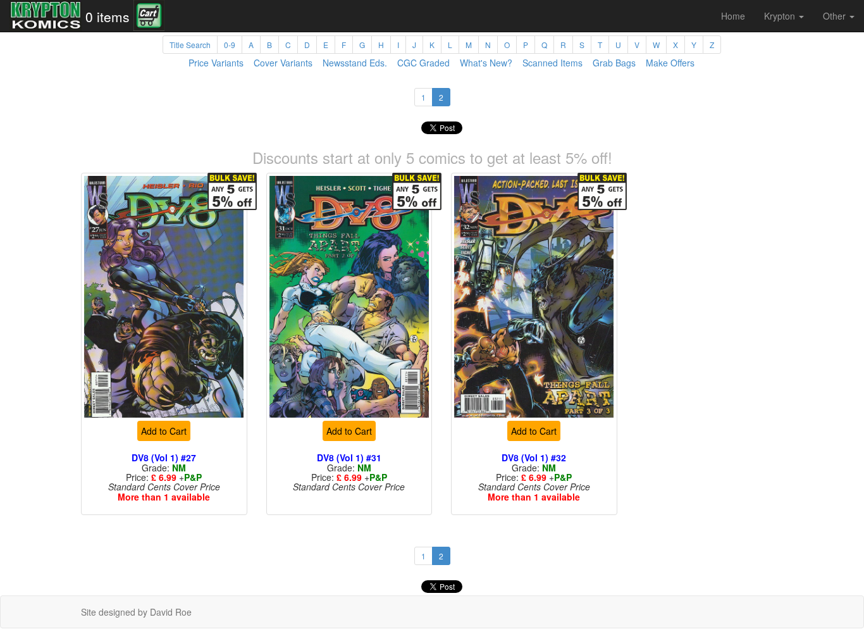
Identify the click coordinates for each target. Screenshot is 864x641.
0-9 (229, 44)
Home (733, 15)
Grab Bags (614, 62)
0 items (107, 16)
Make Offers (670, 62)
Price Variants (216, 62)
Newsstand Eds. (355, 62)
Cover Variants (283, 62)
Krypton (781, 15)
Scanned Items (552, 62)
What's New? (486, 62)
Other (835, 15)
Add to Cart (164, 431)
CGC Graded (423, 62)
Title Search (190, 44)
